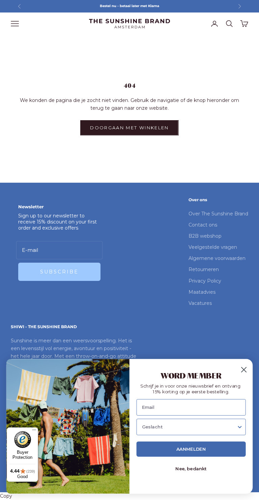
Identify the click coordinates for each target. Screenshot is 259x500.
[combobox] (189, 427)
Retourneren (204, 269)
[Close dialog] (244, 370)
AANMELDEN (191, 449)
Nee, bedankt (191, 469)
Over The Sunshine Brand (218, 214)
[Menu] (34, 431)
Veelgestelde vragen (213, 247)
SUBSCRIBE (59, 272)
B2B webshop (205, 236)
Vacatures (200, 303)
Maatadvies (202, 292)
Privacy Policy (205, 281)
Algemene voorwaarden (217, 258)
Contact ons (203, 225)
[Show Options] (240, 427)
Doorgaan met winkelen (129, 127)
